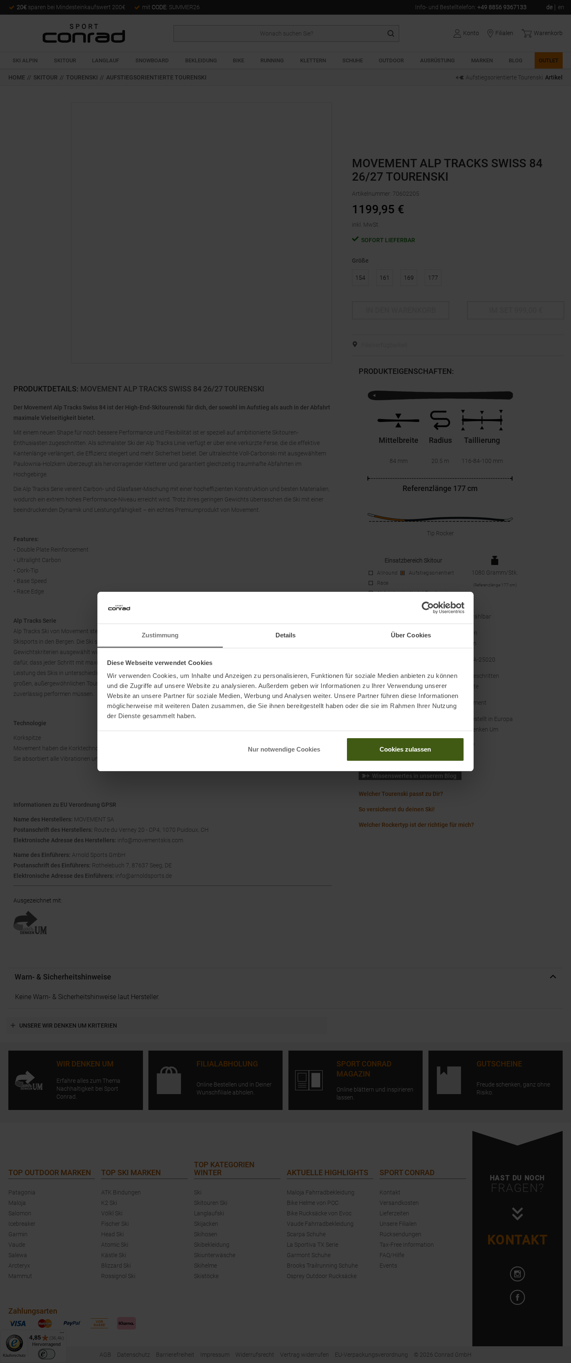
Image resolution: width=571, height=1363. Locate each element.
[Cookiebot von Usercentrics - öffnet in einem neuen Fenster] (427, 607)
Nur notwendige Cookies (284, 749)
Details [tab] (285, 635)
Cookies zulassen (405, 749)
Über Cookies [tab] (411, 635)
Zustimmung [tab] (160, 635)
